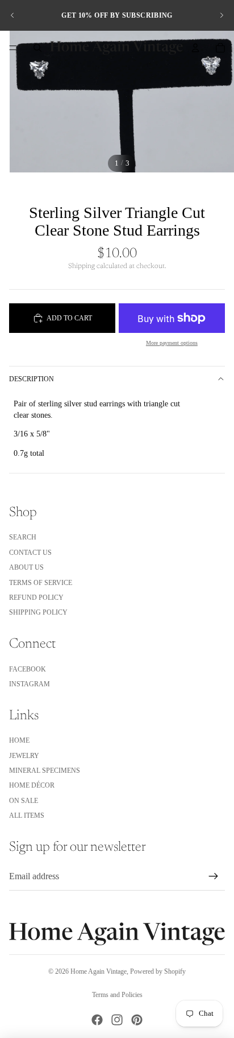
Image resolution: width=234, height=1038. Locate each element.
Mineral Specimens (44, 771)
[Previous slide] (12, 15)
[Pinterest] (137, 1020)
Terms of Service (40, 583)
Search (22, 537)
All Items (26, 815)
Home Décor (32, 785)
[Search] (37, 47)
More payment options (172, 343)
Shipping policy (38, 612)
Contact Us (30, 553)
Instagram (29, 684)
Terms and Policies (117, 995)
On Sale (23, 801)
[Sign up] (213, 876)
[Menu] (13, 48)
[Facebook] (97, 1020)
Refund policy (36, 598)
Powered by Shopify (158, 971)
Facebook (27, 669)
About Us (26, 567)
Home (19, 740)
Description (31, 379)
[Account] (195, 47)
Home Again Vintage (98, 971)
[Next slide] (221, 15)
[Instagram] (117, 1020)
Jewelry (24, 756)
